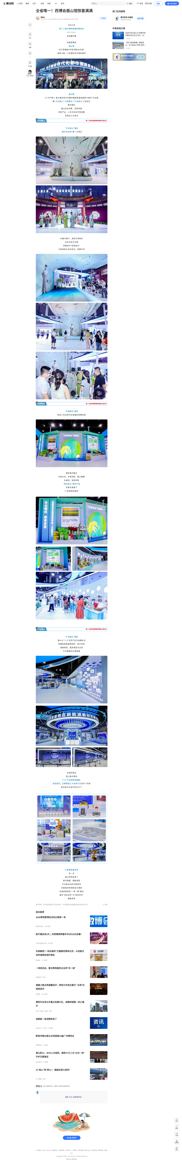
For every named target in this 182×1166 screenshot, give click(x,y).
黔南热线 (39, 1045)
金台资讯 (39, 1062)
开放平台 (67, 1150)
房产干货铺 (39, 1011)
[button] (140, 18)
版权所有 (74, 1159)
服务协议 (55, 1150)
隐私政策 (61, 1150)
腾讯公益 (87, 1150)
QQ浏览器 (94, 1150)
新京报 (38, 960)
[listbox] (71, 995)
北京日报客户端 (41, 943)
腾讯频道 (100, 1150)
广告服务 (74, 1150)
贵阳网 (38, 994)
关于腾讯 (38, 1150)
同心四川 (39, 1028)
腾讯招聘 (80, 1150)
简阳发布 (39, 977)
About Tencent (47, 1150)
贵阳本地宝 (39, 926)
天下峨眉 (39, 1079)
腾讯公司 (69, 1159)
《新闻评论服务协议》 (64, 1086)
